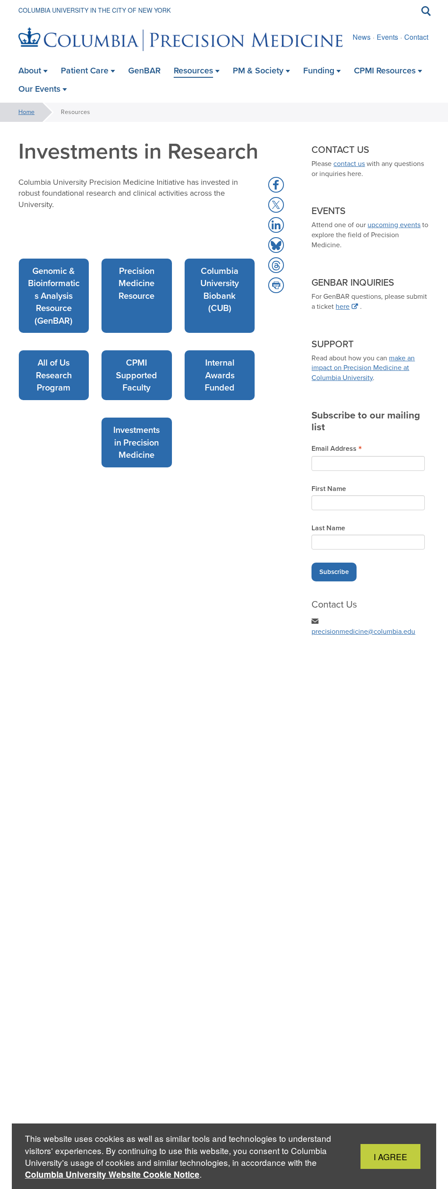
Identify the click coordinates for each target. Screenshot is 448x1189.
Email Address (337, 448)
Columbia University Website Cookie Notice (112, 1174)
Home (26, 112)
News (362, 37)
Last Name (328, 528)
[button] (276, 185)
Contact (416, 37)
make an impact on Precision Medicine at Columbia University (363, 368)
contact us (349, 164)
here (343, 306)
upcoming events (394, 225)
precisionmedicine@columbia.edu (363, 631)
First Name (329, 489)
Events (387, 37)
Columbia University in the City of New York (94, 10)
